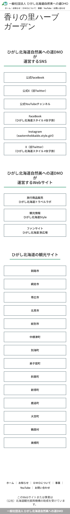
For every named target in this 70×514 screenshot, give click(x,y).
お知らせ (16, 8)
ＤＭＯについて (29, 8)
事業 (40, 8)
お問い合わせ (59, 8)
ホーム (8, 8)
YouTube (48, 8)
